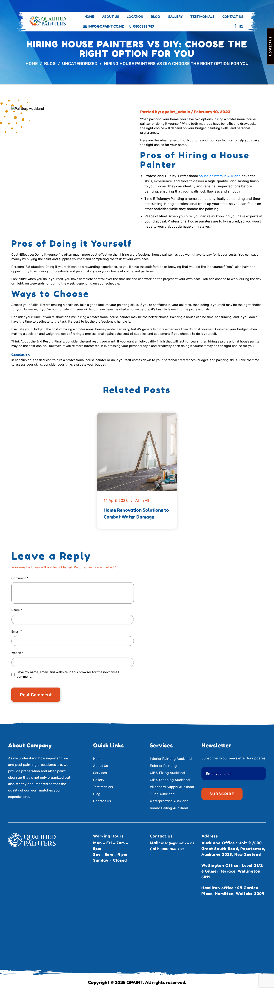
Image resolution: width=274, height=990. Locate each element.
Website (17, 653)
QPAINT (135, 982)
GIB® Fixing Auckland (167, 773)
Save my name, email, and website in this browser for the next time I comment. (68, 674)
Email (16, 631)
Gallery (175, 17)
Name (16, 610)
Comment (19, 578)
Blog (155, 17)
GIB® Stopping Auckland (170, 780)
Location (135, 17)
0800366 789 (143, 26)
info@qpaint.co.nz (106, 26)
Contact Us (232, 17)
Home (89, 17)
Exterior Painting (163, 766)
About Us (110, 17)
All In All (142, 500)
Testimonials (202, 17)
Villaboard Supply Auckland (172, 787)
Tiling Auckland (162, 794)
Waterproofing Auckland (169, 801)
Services (100, 773)
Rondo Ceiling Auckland (169, 808)
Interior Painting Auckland (171, 759)
